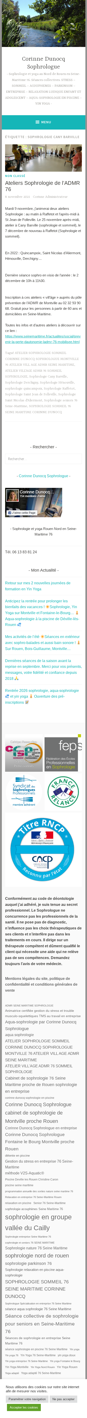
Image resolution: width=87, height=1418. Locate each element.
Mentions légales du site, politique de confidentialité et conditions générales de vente (41, 984)
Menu (46, 122)
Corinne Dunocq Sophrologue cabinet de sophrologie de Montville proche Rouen (38, 1113)
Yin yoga (74, 1349)
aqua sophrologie (19, 1035)
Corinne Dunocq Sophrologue (43, 476)
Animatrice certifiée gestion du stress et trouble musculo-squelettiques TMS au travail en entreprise (43, 1013)
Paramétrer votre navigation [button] (27, 1399)
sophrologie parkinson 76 (28, 1263)
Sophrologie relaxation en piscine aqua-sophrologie (34, 1272)
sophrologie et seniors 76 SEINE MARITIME (30, 1242)
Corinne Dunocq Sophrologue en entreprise (41, 1128)
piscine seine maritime (19, 1185)
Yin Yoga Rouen (67, 1367)
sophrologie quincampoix (23, 388)
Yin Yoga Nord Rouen (43, 1367)
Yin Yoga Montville (17, 1367)
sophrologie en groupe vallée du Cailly (38, 1222)
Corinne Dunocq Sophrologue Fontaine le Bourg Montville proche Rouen (39, 1141)
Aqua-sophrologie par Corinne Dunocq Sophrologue (40, 1025)
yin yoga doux (66, 1355)
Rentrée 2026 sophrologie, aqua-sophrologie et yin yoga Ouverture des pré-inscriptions (42, 696)
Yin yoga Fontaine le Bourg (65, 1361)
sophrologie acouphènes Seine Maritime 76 (34, 1209)
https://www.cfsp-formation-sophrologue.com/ (23, 746)
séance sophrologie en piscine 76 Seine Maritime (36, 1349)
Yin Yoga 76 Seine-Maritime (38, 1355)
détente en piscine (17, 1155)
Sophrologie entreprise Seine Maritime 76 (28, 1236)
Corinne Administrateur (50, 197)
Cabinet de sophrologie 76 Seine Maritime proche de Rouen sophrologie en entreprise (41, 1085)
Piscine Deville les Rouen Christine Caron (31, 1179)
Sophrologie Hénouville (57, 382)
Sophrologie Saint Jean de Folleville (30, 394)
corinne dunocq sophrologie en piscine (29, 1097)
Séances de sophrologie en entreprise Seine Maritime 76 (37, 1340)
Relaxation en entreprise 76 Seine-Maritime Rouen (33, 1197)
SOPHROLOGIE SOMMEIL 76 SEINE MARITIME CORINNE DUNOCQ (37, 1289)
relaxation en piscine (18, 1203)
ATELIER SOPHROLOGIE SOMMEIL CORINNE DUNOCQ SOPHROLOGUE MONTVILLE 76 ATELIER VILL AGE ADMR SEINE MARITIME (42, 359)
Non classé (15, 176)
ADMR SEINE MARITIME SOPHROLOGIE (29, 1005)
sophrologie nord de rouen (37, 1255)
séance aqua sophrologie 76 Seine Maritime (38, 1309)
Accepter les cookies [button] (24, 1407)
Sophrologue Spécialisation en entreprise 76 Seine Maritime (38, 1303)
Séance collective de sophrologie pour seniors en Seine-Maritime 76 (42, 1323)
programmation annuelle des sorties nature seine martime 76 (39, 1191)
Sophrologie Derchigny (21, 382)
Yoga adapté (12, 1373)
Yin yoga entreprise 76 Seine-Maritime (26, 1361)
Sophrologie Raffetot (59, 388)
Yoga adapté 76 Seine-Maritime (41, 1373)
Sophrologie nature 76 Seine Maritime (36, 1248)
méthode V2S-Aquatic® (24, 1173)
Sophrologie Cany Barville (48, 376)
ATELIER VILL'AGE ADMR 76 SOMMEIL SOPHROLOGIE (38, 1069)
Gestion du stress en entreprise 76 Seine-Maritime (39, 1164)
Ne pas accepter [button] (63, 1399)
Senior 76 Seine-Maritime (49, 1203)
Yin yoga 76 (11, 1355)
